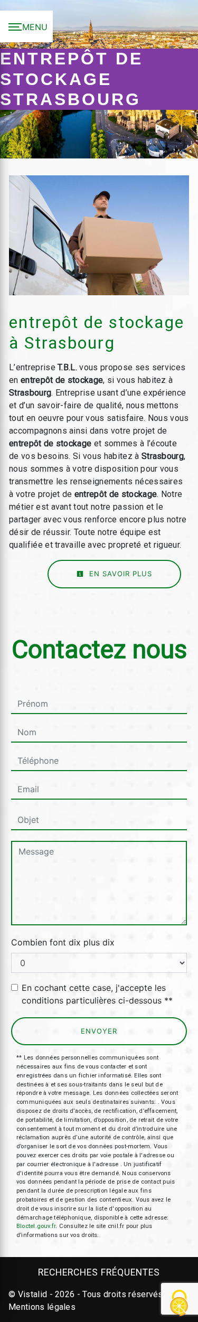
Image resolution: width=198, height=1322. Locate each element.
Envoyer (99, 1031)
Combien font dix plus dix (63, 942)
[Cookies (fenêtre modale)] (179, 1304)
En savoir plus (119, 573)
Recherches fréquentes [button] (99, 1272)
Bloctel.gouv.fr (35, 1226)
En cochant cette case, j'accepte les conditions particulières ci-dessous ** (97, 994)
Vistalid (33, 1294)
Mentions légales (42, 1307)
